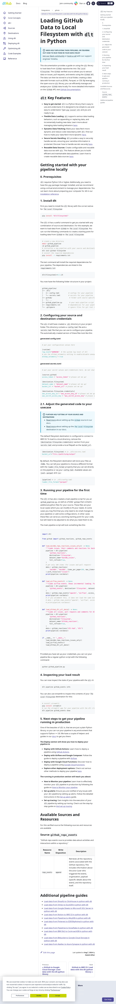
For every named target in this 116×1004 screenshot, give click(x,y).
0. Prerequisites (106, 24)
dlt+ (9, 23)
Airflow (74, 758)
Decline (38, 995)
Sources (11, 28)
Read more (51, 420)
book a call (71, 56)
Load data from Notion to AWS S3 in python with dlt (66, 914)
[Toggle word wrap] (88, 241)
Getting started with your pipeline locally (106, 17)
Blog (25, 3)
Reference (12, 58)
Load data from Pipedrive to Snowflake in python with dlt (68, 928)
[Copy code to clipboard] (92, 215)
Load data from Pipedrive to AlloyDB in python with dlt (67, 918)
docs (54, 736)
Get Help (107, 999)
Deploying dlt (13, 43)
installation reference (49, 194)
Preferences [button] (55, 990)
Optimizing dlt (14, 48)
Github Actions (62, 752)
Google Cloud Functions (74, 765)
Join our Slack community (53, 56)
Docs (18, 3)
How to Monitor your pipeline (64, 787)
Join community (66, 3)
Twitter (81, 994)
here (75, 125)
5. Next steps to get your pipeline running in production (106, 78)
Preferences (20, 995)
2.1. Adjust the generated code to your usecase (107, 48)
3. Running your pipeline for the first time (106, 58)
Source (107, 94)
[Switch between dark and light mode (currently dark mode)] (93, 3)
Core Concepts (14, 18)
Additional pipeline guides (106, 101)
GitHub (81, 990)
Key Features (106, 12)
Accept (57, 995)
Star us (82, 3)
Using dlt (12, 38)
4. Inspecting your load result (106, 67)
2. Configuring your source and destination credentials (107, 36)
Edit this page (49, 952)
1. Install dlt (106, 29)
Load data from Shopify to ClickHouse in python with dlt (68, 901)
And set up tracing (64, 806)
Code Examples (14, 53)
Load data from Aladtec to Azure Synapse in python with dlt (69, 944)
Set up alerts (65, 797)
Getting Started (14, 13)
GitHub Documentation (70, 89)
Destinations (13, 33)
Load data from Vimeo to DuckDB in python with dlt (66, 905)
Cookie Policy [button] (65, 987)
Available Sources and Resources (106, 87)
